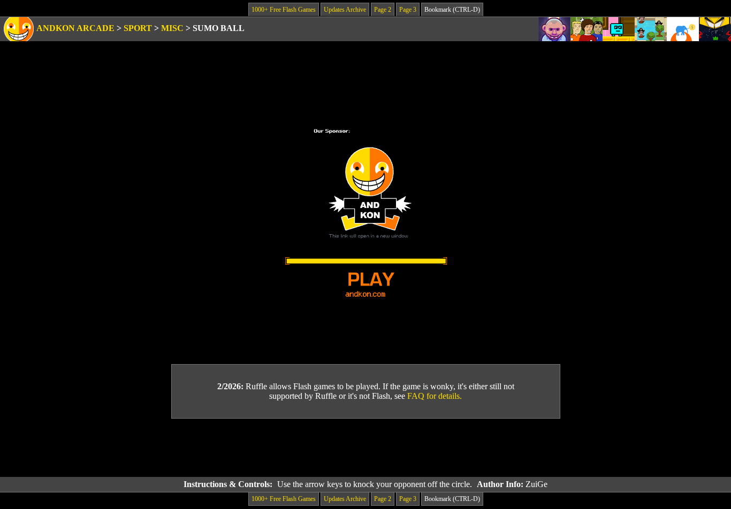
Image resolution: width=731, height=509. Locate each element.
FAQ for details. (434, 395)
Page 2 (382, 9)
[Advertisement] (365, 448)
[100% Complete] (619, 29)
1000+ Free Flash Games (284, 9)
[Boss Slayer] (715, 29)
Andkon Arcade (75, 28)
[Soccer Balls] (586, 29)
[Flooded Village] (651, 29)
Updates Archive (345, 9)
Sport (138, 28)
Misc (172, 28)
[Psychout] (554, 29)
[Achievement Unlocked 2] (683, 29)
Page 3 (407, 9)
